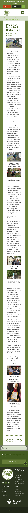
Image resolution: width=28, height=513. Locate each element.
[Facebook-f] (3, 482)
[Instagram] (9, 482)
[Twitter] (6, 482)
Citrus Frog (22, 510)
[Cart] (23, 6)
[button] (22, 12)
